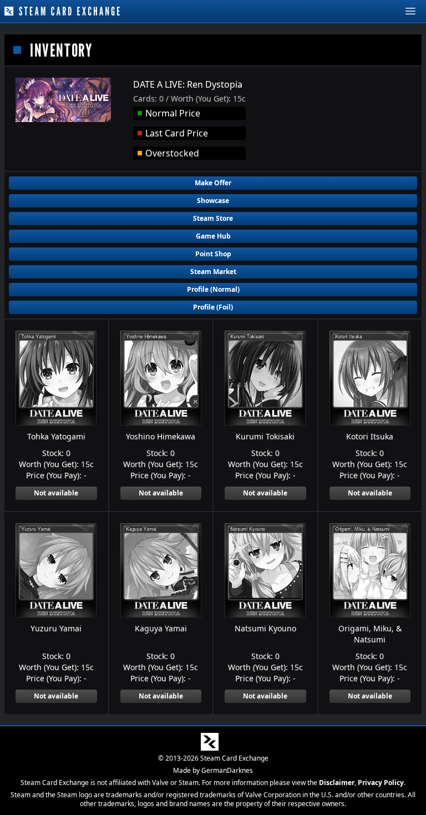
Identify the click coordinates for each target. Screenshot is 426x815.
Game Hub (213, 236)
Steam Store (213, 218)
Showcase (213, 200)
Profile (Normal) (213, 289)
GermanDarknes (227, 770)
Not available (56, 493)
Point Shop (213, 254)
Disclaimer (336, 782)
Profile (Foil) (213, 307)
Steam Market (213, 271)
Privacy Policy (381, 782)
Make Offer (213, 183)
